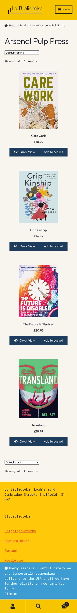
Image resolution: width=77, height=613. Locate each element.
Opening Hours (17, 541)
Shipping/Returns (20, 531)
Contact (11, 550)
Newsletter (14, 560)
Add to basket (53, 152)
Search (38, 606)
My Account (13, 606)
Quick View (27, 152)
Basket (59, 603)
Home (13, 25)
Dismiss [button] (11, 594)
